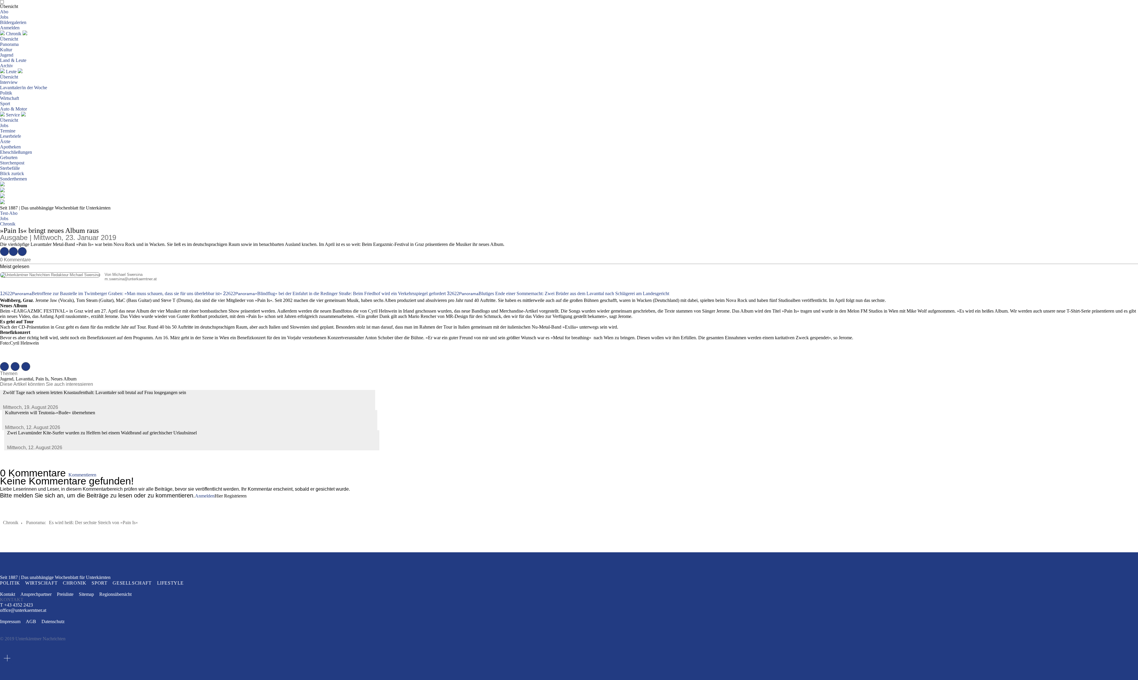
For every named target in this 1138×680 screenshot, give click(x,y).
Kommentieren (82, 474)
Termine (7, 130)
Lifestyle (170, 582)
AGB (31, 621)
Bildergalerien (13, 22)
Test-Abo (8, 213)
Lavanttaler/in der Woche (23, 87)
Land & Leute (13, 60)
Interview (9, 82)
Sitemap (86, 594)
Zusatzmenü (7, 658)
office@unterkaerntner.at (23, 610)
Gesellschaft (132, 582)
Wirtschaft (9, 98)
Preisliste (65, 594)
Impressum (10, 621)
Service (13, 114)
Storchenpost (12, 162)
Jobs (4, 17)
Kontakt (7, 594)
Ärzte (5, 141)
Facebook (4, 251)
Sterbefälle (10, 168)
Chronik (13, 33)
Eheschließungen (16, 152)
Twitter (13, 251)
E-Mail (22, 251)
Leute (11, 71)
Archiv (6, 65)
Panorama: (36, 522)
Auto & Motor (13, 108)
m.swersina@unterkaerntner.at (78, 279)
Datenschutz (53, 621)
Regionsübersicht (115, 594)
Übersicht (9, 6)
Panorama (9, 44)
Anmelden (10, 27)
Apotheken (10, 146)
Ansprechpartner (36, 594)
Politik (6, 92)
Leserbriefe (10, 136)
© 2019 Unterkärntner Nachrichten (32, 638)
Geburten (8, 157)
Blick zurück (12, 173)
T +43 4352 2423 (16, 604)
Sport (5, 103)
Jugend (6, 54)
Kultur (6, 49)
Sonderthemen (13, 178)
